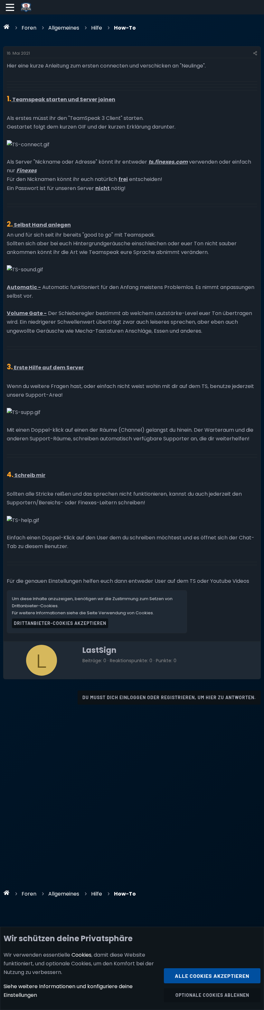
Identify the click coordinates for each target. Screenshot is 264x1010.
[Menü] (10, 7)
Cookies (81, 955)
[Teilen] (255, 53)
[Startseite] (6, 26)
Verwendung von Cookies (126, 613)
